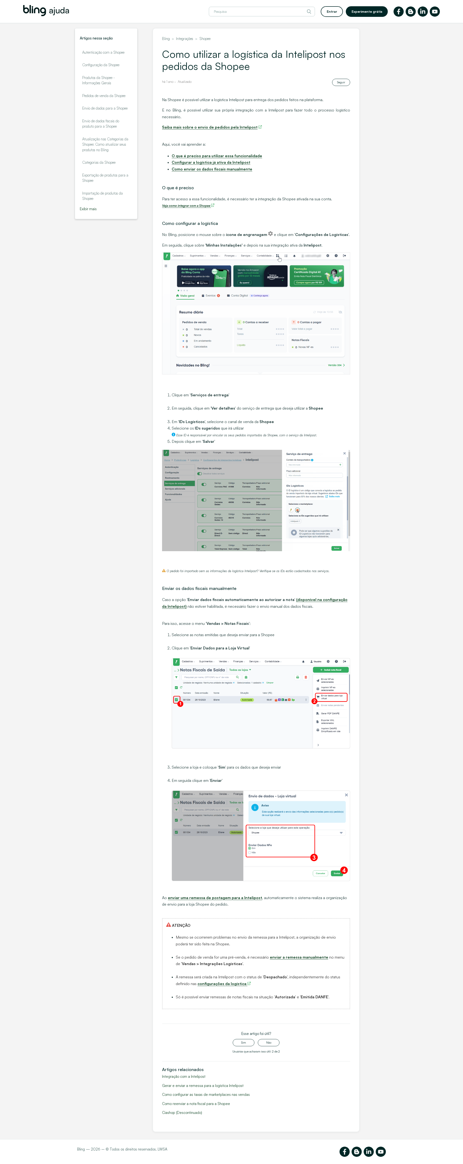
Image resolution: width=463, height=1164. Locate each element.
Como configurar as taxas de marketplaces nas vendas (206, 1094)
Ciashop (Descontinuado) (182, 1112)
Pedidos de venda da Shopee (103, 95)
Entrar (332, 11)
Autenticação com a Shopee (103, 52)
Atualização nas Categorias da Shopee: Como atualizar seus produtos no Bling (105, 144)
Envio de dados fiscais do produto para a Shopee (100, 124)
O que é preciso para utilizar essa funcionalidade (217, 155)
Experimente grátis (367, 11)
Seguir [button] (341, 82)
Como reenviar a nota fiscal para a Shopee (196, 1103)
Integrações (184, 38)
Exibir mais (88, 209)
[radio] (243, 1042)
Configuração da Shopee (100, 65)
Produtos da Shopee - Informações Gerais (98, 80)
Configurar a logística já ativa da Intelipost (211, 162)
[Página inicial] (46, 15)
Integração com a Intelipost (183, 1076)
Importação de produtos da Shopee (102, 196)
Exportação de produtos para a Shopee (105, 178)
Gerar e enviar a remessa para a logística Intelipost (203, 1085)
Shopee (205, 38)
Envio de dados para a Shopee (105, 108)
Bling (166, 38)
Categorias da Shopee (99, 162)
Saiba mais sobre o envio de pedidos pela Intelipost (210, 127)
